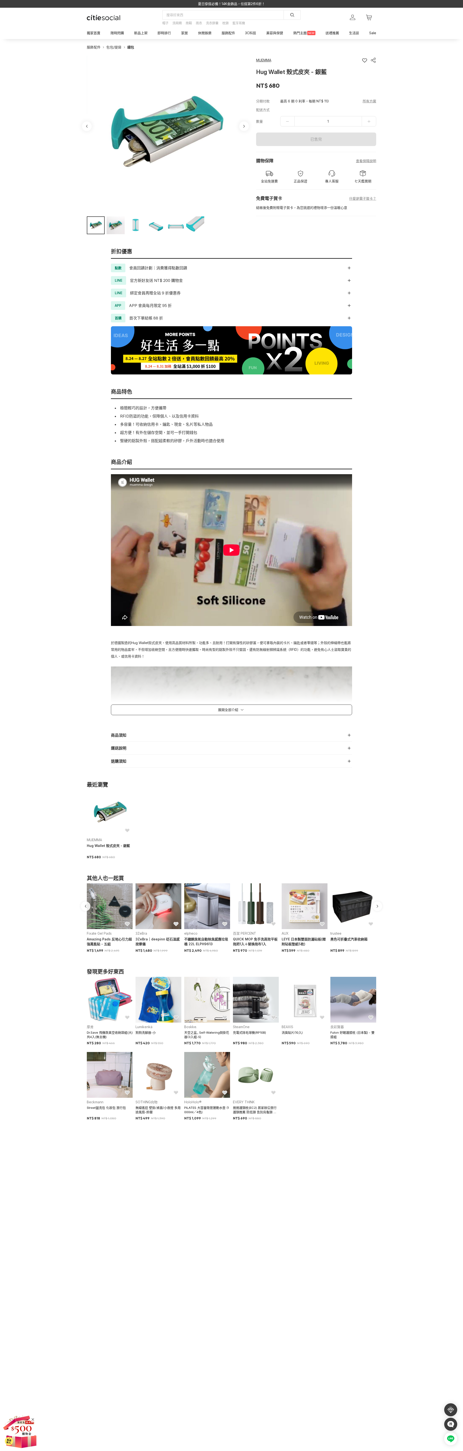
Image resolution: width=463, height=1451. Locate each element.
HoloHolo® (193, 1102)
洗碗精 (177, 23)
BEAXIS (287, 1027)
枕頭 (225, 23)
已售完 (316, 139)
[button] (96, 225)
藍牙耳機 (238, 23)
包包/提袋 (114, 47)
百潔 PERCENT (244, 933)
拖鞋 (189, 23)
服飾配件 (94, 47)
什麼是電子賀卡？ (362, 198)
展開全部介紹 (228, 710)
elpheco (190, 933)
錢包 (130, 47)
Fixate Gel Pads (99, 933)
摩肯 (90, 1027)
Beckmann (95, 1102)
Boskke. (190, 1027)
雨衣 (199, 23)
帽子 (165, 23)
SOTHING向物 (146, 1102)
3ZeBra (141, 933)
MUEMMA (94, 840)
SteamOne (241, 1027)
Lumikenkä (144, 1027)
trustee (335, 933)
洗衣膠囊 (212, 23)
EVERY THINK (244, 1102)
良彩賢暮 (337, 1027)
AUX (285, 933)
